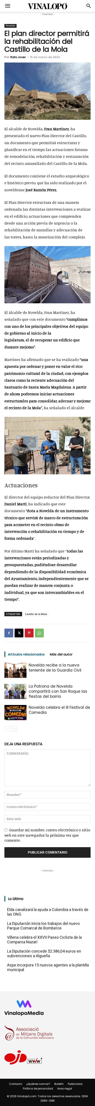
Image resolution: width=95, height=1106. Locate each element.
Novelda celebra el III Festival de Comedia (59, 710)
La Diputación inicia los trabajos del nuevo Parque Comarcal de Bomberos (43, 925)
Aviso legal (64, 1088)
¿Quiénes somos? (38, 1084)
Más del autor (61, 654)
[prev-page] (7, 729)
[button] (7, 6)
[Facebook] (8, 633)
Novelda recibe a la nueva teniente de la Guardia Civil (55, 667)
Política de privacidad (38, 1088)
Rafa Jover (18, 57)
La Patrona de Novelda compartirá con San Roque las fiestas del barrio (58, 691)
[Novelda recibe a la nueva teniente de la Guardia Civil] (15, 670)
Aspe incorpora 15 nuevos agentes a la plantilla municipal (48, 967)
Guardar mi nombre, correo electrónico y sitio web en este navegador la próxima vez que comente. (47, 834)
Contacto (15, 1084)
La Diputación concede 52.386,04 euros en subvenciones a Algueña (44, 953)
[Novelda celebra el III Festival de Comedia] (15, 712)
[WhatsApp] (39, 633)
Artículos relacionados (26, 654)
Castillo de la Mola (36, 614)
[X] (19, 633)
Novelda (10, 25)
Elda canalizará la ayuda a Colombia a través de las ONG (47, 911)
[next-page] (14, 729)
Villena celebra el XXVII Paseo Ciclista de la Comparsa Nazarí (44, 939)
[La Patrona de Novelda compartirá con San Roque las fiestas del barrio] (15, 691)
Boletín (59, 1084)
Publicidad (75, 1084)
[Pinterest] (29, 633)
